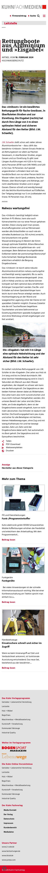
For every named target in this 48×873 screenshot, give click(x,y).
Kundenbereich (10, 827)
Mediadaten (9, 832)
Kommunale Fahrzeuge (11, 728)
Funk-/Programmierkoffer (16, 519)
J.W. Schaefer (8, 142)
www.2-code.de (8, 846)
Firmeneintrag (19, 16)
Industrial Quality (9, 732)
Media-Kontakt (10, 810)
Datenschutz (9, 818)
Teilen (8, 441)
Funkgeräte (8, 581)
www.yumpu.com (9, 860)
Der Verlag (8, 814)
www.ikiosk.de (7, 855)
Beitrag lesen (8, 540)
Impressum (8, 823)
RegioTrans (6, 715)
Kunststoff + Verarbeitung (12, 724)
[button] (4, 868)
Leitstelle (5, 706)
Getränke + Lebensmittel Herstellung (16, 702)
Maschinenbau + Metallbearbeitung (16, 719)
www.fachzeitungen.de (11, 851)
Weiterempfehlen (14, 447)
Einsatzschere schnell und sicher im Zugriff (22, 645)
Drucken (10, 451)
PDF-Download (13, 444)
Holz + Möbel (7, 710)
